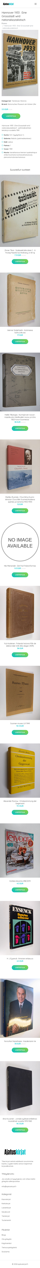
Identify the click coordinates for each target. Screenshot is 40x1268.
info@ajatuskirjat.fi (9, 1186)
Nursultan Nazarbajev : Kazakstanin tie (20, 1041)
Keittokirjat (6, 1203)
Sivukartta (5, 1252)
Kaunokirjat (6, 1199)
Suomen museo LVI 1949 (20, 723)
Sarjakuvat (6, 1212)
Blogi (4, 1235)
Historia (23, 101)
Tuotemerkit (6, 1220)
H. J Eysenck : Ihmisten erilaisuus (20, 958)
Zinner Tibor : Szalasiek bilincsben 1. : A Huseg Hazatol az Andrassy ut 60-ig (20, 251)
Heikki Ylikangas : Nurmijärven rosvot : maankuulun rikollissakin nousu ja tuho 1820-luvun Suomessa (20, 417)
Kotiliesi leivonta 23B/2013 (20, 881)
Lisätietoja (11, 116)
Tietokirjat (16, 101)
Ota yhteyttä (6, 1239)
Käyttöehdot (6, 1243)
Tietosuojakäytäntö (9, 1247)
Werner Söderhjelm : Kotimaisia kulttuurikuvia (20, 331)
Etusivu (4, 23)
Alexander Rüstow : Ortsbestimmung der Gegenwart (20, 802)
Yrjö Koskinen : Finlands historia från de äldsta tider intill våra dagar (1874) (20, 644)
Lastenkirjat (6, 1208)
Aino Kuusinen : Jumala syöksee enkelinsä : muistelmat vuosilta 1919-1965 (20, 1120)
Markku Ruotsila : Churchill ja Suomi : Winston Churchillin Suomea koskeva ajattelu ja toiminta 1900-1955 (20, 499)
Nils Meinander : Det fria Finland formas (20, 566)
